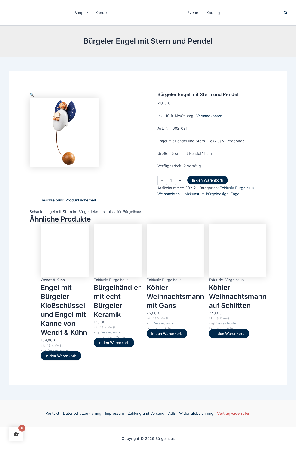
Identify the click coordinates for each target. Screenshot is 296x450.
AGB (172, 413)
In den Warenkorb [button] (61, 355)
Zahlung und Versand (146, 413)
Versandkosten (209, 115)
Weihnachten (168, 194)
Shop (78, 12)
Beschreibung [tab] (52, 200)
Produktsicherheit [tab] (80, 200)
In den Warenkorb (207, 180)
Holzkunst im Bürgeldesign (205, 194)
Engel (235, 194)
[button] (85, 12)
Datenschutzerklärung (82, 413)
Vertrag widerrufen (233, 413)
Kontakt (102, 12)
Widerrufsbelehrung (196, 413)
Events (193, 12)
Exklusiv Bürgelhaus (237, 187)
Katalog (213, 12)
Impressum (114, 413)
